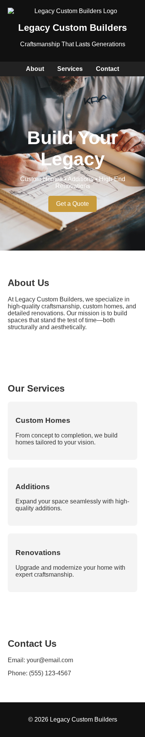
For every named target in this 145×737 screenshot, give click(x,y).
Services (70, 69)
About (35, 69)
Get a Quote (72, 203)
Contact (107, 69)
